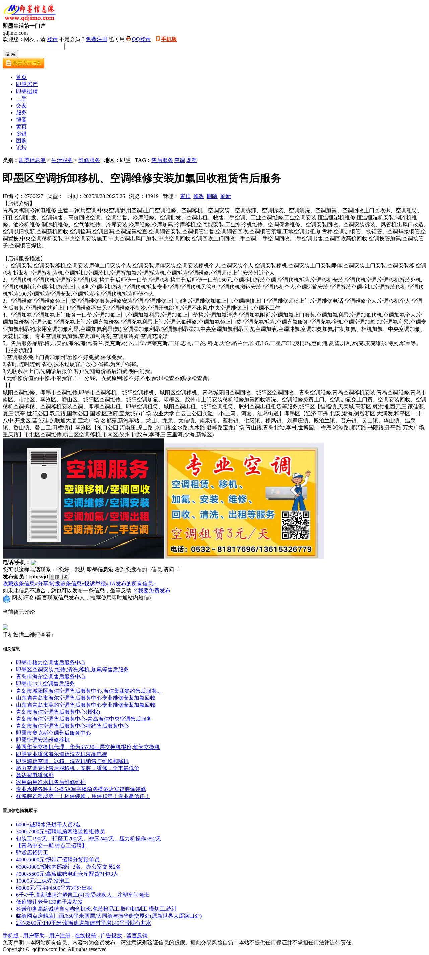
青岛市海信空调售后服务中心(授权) (58, 712)
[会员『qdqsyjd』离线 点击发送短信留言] (59, 577)
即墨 (191, 160)
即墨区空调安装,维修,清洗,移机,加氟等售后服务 (72, 669)
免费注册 (96, 39)
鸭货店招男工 (32, 852)
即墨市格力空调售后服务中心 (51, 662)
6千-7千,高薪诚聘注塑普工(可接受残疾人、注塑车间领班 (82, 895)
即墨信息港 (32, 160)
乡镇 (21, 133)
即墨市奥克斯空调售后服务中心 (53, 733)
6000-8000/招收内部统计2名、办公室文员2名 (68, 867)
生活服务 (62, 160)
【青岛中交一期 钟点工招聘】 (51, 845)
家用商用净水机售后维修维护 (51, 782)
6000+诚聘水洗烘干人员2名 (48, 824)
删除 (212, 196)
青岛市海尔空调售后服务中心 (51, 676)
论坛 (21, 148)
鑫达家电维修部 (35, 775)
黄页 (21, 126)
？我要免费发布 (151, 590)
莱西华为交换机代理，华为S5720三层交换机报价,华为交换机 (88, 747)
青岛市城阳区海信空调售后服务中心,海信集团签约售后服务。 (89, 691)
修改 (198, 196)
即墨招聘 (27, 91)
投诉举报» (96, 583)
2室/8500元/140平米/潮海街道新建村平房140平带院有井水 (83, 923)
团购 (21, 140)
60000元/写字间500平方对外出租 (54, 888)
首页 (21, 77)
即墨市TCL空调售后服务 (45, 684)
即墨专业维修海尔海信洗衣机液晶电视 (61, 754)
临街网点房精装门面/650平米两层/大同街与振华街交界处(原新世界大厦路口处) (109, 916)
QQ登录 (141, 39)
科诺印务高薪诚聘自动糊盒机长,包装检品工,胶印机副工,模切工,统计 (96, 909)
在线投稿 (85, 935)
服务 (21, 112)
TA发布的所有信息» (132, 583)
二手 (21, 98)
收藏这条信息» (20, 583)
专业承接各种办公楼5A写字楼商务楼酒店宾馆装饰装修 (81, 789)
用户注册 (59, 935)
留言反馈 (137, 935)
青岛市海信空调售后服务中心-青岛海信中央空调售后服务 (84, 719)
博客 (21, 119)
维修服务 (89, 160)
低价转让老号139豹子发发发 (49, 902)
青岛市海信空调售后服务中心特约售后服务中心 (72, 726)
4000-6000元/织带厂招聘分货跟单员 (58, 859)
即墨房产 (27, 84)
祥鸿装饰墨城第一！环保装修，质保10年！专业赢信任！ (83, 796)
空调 (179, 160)
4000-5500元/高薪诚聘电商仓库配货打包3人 (67, 874)
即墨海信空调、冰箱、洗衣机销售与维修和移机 (72, 761)
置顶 (185, 196)
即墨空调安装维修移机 (43, 740)
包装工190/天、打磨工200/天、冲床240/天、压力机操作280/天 (88, 838)
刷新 (225, 196)
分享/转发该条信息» (61, 583)
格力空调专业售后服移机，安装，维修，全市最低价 (77, 768)
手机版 (169, 39)
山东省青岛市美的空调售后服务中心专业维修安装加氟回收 (86, 705)
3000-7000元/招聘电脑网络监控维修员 (60, 831)
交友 (21, 105)
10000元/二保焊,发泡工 (43, 881)
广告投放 (111, 935)
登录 (52, 39)
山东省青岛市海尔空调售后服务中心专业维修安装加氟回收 (86, 698)
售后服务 (162, 160)
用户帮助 (34, 935)
